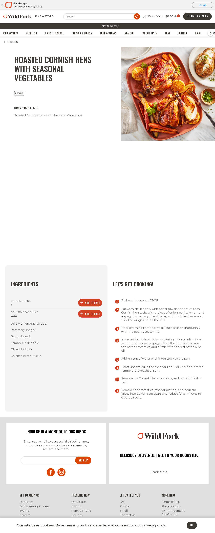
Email (124, 510)
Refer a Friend (81, 510)
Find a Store (44, 16)
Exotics (182, 33)
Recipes (76, 515)
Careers (24, 515)
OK (191, 525)
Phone (124, 506)
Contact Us (127, 515)
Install (202, 5)
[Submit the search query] (137, 16)
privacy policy (153, 525)
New (167, 33)
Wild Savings (10, 33)
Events (24, 510)
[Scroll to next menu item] (210, 33)
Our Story (26, 501)
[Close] (2, 5)
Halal (198, 33)
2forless (31, 33)
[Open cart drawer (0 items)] (177, 17)
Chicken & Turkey (82, 33)
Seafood (129, 33)
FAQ (122, 501)
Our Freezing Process (34, 506)
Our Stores (78, 501)
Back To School (54, 33)
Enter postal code (110, 26)
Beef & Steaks (108, 33)
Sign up (83, 460)
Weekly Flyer (149, 33)
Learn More (159, 472)
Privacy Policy (171, 506)
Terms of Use (171, 501)
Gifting (76, 506)
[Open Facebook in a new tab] (50, 473)
